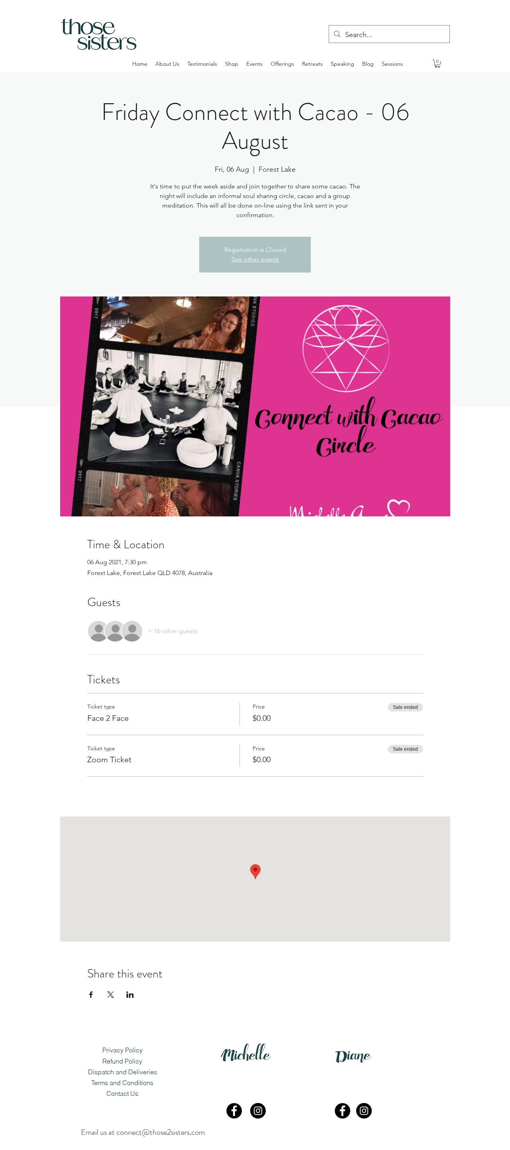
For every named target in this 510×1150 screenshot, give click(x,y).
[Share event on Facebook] (91, 994)
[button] (437, 64)
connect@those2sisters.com (160, 1132)
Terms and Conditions (122, 1083)
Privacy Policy (122, 1050)
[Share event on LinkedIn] (130, 994)
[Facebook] (234, 1111)
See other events (255, 259)
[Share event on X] (110, 994)
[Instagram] (258, 1111)
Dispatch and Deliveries (122, 1072)
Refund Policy (122, 1061)
